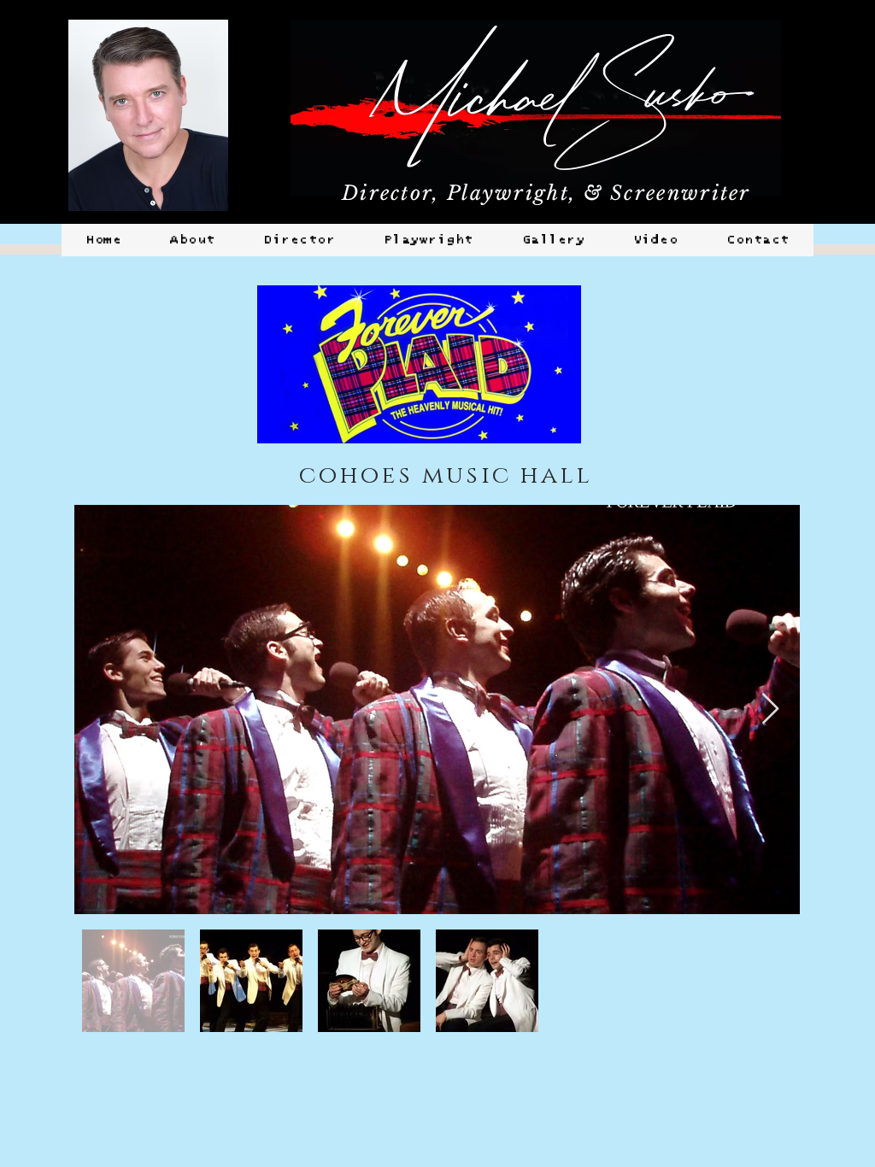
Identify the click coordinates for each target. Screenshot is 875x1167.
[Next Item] (770, 709)
